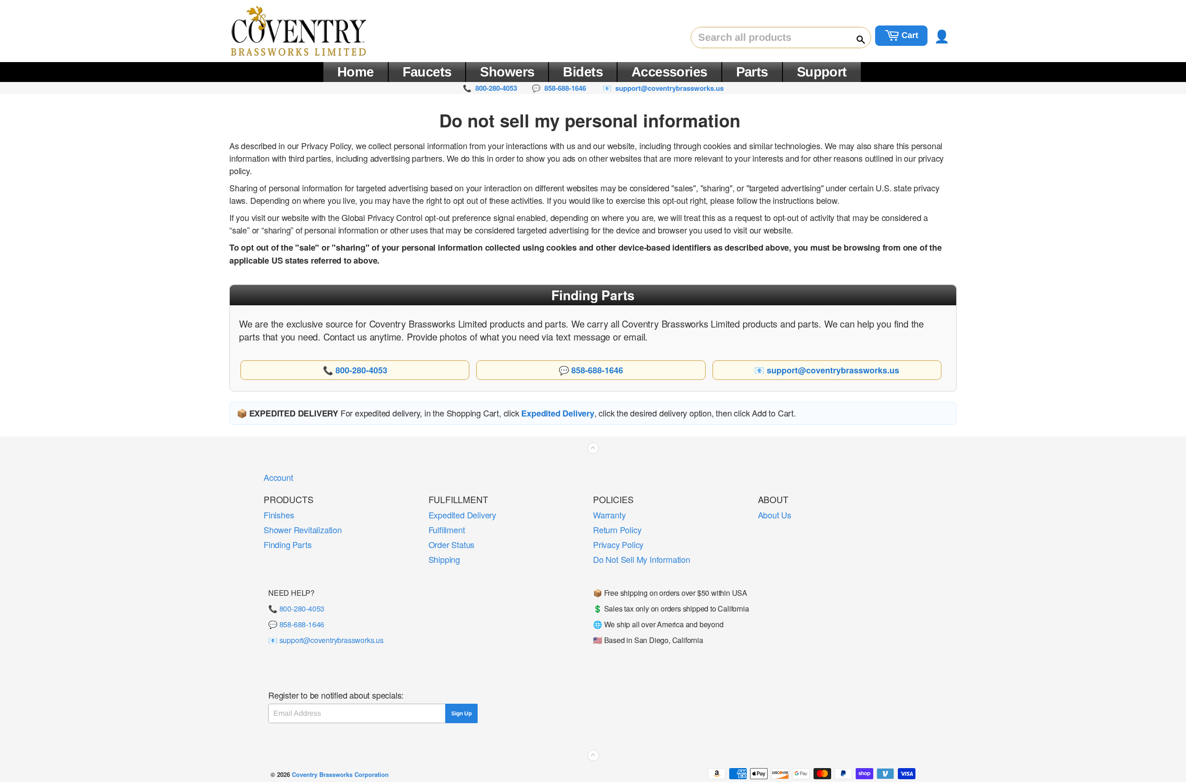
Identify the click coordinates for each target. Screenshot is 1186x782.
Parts (752, 71)
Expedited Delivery (462, 515)
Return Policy (617, 529)
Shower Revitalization (303, 529)
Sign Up (461, 713)
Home (355, 71)
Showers (507, 71)
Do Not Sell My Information (641, 559)
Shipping (444, 559)
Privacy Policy (618, 544)
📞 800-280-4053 (296, 608)
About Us (774, 515)
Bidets (583, 71)
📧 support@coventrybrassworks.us (326, 640)
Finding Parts (287, 544)
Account (278, 477)
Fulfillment (447, 529)
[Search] (857, 38)
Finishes (279, 515)
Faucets (427, 71)
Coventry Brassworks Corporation (340, 774)
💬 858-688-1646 (296, 624)
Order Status (452, 544)
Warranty (609, 515)
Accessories (669, 71)
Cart (908, 35)
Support (822, 71)
